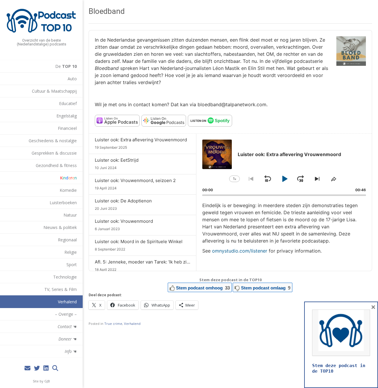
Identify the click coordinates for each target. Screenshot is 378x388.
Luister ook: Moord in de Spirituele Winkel (139, 241)
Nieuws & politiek (60, 227)
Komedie (68, 190)
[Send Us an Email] (27, 368)
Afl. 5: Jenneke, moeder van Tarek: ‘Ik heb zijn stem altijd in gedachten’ (168, 262)
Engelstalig (66, 116)
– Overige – (66, 314)
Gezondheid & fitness (56, 165)
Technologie (65, 277)
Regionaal (67, 240)
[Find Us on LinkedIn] (46, 368)
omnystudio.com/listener (239, 251)
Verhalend (67, 301)
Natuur (70, 215)
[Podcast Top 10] (41, 20)
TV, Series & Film (60, 289)
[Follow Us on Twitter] (37, 368)
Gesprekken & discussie (54, 153)
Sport (71, 264)
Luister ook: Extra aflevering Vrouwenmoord (141, 140)
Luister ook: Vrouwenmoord (124, 221)
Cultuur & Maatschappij (54, 91)
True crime (113, 323)
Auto (72, 78)
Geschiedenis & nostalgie (53, 140)
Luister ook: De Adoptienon (123, 201)
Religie (70, 252)
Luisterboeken (63, 202)
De (66, 66)
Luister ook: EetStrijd (117, 160)
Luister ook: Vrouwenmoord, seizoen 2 (135, 180)
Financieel (67, 128)
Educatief (68, 103)
